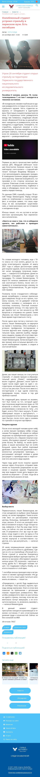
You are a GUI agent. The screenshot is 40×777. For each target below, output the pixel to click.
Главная (5, 12)
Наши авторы (11, 728)
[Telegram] (20, 653)
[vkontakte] (27, 760)
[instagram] (12, 760)
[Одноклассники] (8, 653)
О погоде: (27, 1)
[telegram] (22, 760)
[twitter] (17, 760)
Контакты (9, 732)
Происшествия (20, 627)
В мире (6, 627)
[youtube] (32, 760)
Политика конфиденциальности (20, 773)
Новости (15, 12)
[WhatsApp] (16, 653)
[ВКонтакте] (4, 653)
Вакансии (9, 724)
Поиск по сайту (11, 739)
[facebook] (8, 760)
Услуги (8, 736)
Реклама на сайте (12, 721)
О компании (10, 717)
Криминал (8, 632)
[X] (12, 653)
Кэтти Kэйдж (12, 32)
